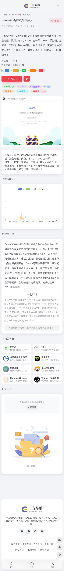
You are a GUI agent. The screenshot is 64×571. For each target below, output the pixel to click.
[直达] (29, 348)
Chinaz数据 (31, 253)
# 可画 (47, 86)
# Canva (22, 86)
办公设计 (12, 14)
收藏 (57, 20)
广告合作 (37, 543)
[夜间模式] (60, 555)
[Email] (42, 531)
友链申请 (15, 543)
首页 (5, 14)
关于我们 (48, 543)
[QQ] (28, 531)
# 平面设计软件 (38, 91)
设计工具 (21, 14)
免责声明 (26, 543)
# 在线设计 (22, 91)
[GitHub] (35, 531)
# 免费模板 (35, 86)
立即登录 (32, 407)
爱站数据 (16, 253)
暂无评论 (9, 389)
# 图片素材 (8, 91)
